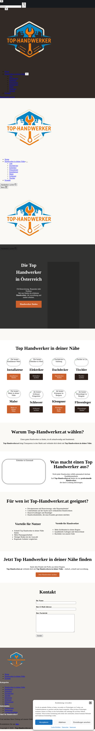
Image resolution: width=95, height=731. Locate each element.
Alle (10, 164)
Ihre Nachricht (41, 613)
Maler (11, 174)
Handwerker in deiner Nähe (15, 161)
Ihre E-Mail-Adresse (44, 607)
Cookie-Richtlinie (56, 727)
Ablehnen (62, 722)
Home (7, 159)
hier (17, 724)
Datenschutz (65, 727)
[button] (90, 703)
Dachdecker (13, 166)
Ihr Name (39, 600)
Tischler (12, 178)
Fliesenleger (13, 170)
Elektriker (12, 168)
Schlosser (12, 176)
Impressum (73, 727)
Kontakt (8, 180)
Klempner (8, 698)
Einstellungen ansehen (81, 722)
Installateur (9, 689)
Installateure (13, 172)
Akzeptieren (43, 722)
